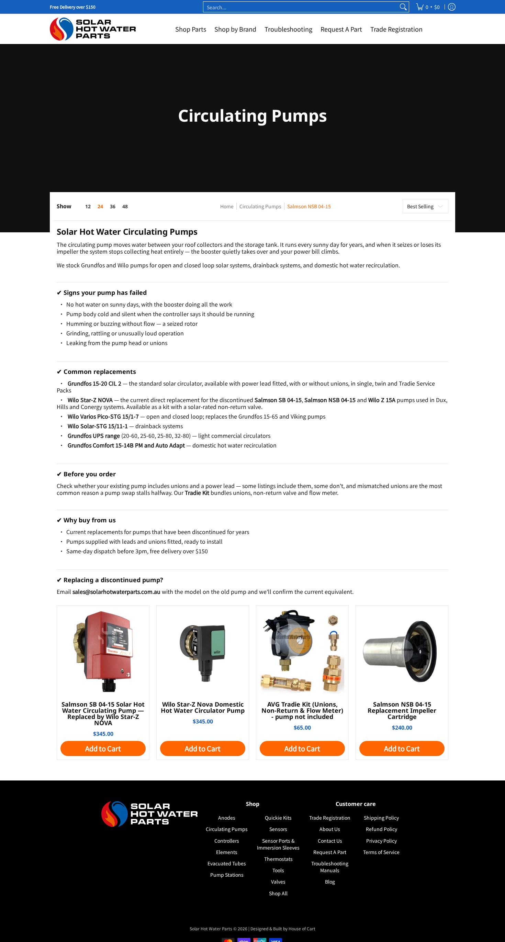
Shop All (278, 893)
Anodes (226, 817)
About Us (329, 828)
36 (112, 206)
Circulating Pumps (260, 206)
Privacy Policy (381, 840)
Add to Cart (103, 748)
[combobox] (300, 7)
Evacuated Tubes (226, 863)
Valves (278, 881)
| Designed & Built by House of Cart (281, 928)
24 (100, 206)
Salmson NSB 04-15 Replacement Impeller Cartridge (402, 710)
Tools (278, 870)
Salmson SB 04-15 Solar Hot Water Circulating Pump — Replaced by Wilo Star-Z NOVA (103, 713)
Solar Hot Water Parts (211, 928)
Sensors (278, 828)
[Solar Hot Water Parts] (93, 29)
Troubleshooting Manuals (329, 867)
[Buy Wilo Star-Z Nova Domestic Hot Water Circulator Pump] (202, 651)
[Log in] (452, 7)
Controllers (226, 840)
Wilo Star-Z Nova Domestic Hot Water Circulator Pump (203, 707)
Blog (330, 881)
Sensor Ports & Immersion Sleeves (278, 844)
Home (227, 206)
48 (125, 206)
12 (88, 206)
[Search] (403, 7)
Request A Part (329, 852)
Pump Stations (227, 874)
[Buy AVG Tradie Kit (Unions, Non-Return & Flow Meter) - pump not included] (302, 651)
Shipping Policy (381, 817)
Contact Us (330, 840)
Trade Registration (329, 817)
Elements (226, 852)
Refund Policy (381, 828)
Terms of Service (381, 852)
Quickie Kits (278, 817)
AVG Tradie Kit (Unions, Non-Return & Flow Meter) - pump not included (302, 710)
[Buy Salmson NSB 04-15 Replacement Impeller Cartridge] (402, 651)
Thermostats (278, 858)
